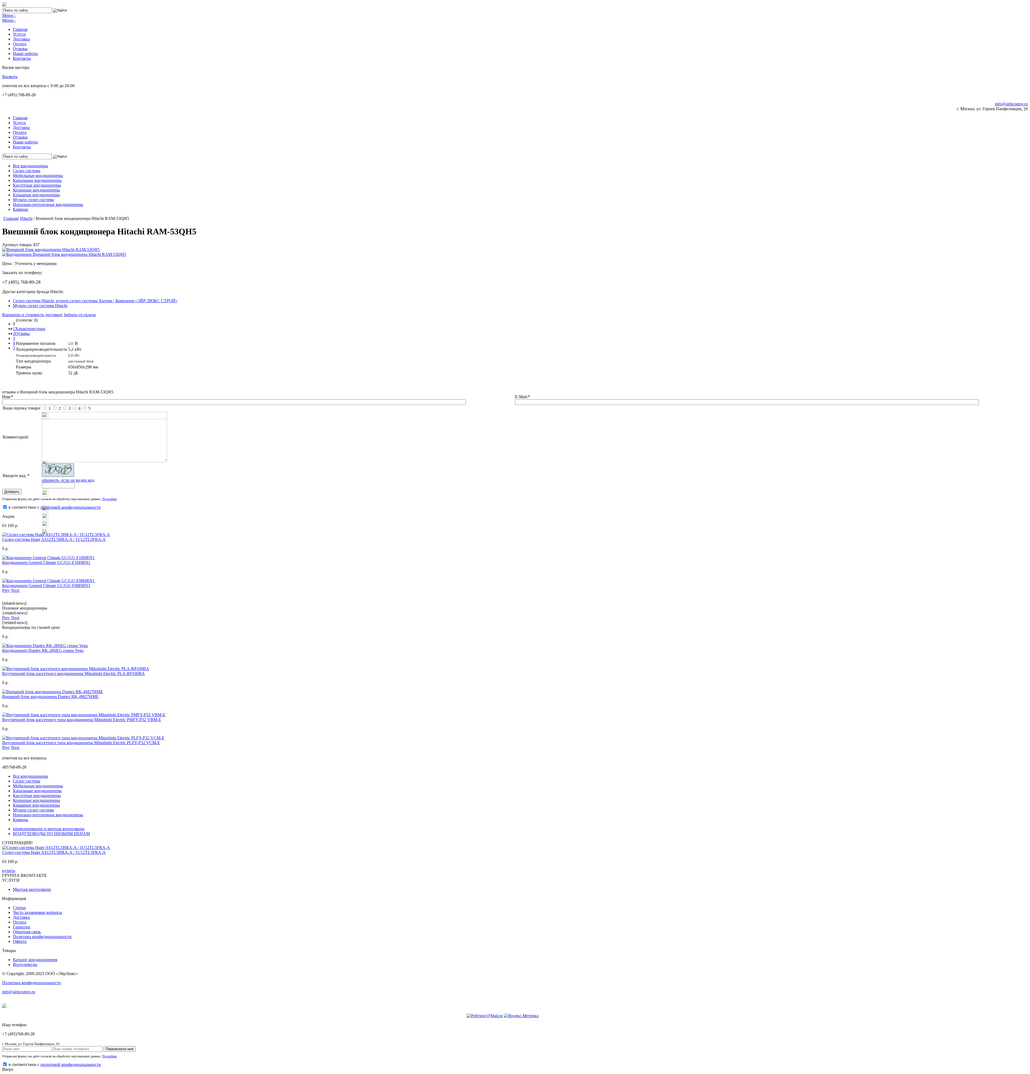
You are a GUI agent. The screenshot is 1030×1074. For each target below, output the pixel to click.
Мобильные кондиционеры (38, 175)
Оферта (20, 941)
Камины (20, 209)
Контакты (22, 58)
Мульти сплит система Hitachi (40, 305)
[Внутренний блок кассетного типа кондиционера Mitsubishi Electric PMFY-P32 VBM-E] (83, 715)
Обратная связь (27, 931)
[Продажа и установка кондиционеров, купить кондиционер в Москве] (4, 5)
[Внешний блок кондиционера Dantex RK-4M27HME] (52, 691)
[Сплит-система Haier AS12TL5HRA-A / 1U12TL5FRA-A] (56, 534)
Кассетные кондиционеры (37, 185)
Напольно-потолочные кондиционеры (48, 204)
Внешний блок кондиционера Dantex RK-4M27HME (50, 696)
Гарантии (21, 927)
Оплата (19, 44)
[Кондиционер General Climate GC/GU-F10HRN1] (48, 557)
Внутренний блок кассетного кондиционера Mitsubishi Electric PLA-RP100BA (73, 673)
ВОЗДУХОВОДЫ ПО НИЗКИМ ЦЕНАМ (51, 833)
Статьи (19, 907)
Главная (20, 29)
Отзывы (20, 48)
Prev (6, 590)
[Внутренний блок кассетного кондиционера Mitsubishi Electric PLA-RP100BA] (75, 668)
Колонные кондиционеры (36, 190)
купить (8, 870)
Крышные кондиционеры (36, 195)
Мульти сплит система (33, 199)
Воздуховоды (25, 964)
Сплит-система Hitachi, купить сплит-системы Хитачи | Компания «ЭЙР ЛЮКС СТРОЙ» (95, 300)
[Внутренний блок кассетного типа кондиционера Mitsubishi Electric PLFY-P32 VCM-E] (83, 738)
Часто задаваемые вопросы (37, 912)
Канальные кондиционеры (37, 180)
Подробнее (109, 499)
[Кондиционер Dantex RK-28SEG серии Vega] (45, 645)
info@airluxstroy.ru (1011, 104)
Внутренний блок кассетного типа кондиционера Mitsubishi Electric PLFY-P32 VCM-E (81, 742)
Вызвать (9, 76)
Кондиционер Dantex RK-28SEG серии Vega (42, 650)
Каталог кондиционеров (35, 959)
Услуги (19, 34)
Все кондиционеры (30, 166)
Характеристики (30, 328)
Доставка (21, 39)
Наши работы (25, 53)
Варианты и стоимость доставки (32, 314)
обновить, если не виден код (68, 480)
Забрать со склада (80, 314)
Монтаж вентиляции (32, 889)
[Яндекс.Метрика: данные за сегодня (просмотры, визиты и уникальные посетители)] (521, 1015)
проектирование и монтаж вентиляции (48, 828)
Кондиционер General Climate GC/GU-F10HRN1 (46, 562)
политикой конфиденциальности (71, 507)
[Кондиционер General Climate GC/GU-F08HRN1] (48, 580)
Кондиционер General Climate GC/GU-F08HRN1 (46, 585)
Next (15, 590)
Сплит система (26, 170)
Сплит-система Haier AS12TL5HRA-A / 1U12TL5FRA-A (54, 539)
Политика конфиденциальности (42, 936)
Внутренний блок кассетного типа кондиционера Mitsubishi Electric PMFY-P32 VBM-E (81, 719)
